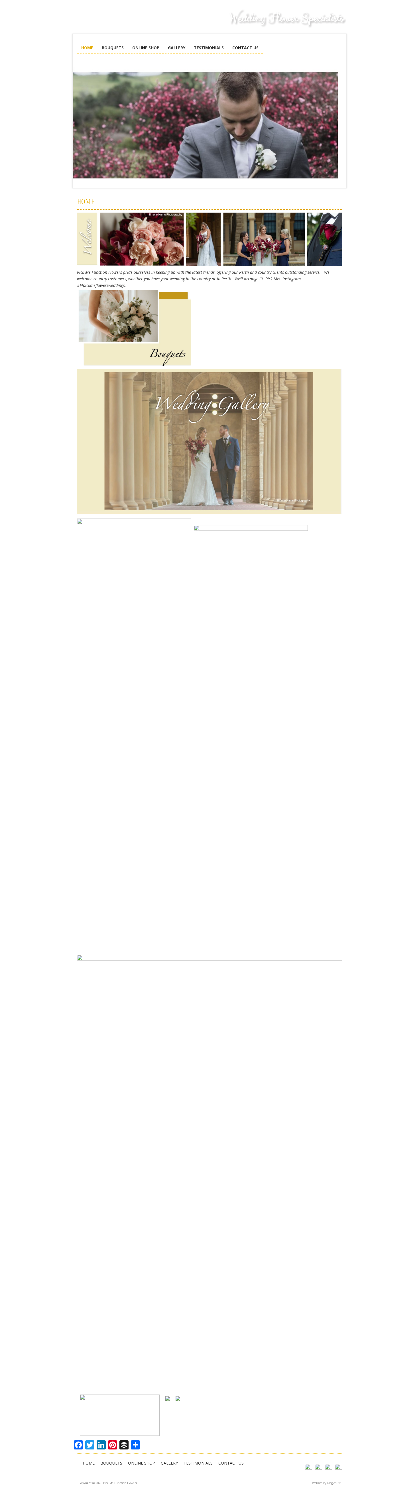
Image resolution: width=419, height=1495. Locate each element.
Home (87, 47)
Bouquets (113, 47)
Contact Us (245, 47)
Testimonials (209, 47)
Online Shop (145, 47)
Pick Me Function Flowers (119, 23)
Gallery (176, 47)
